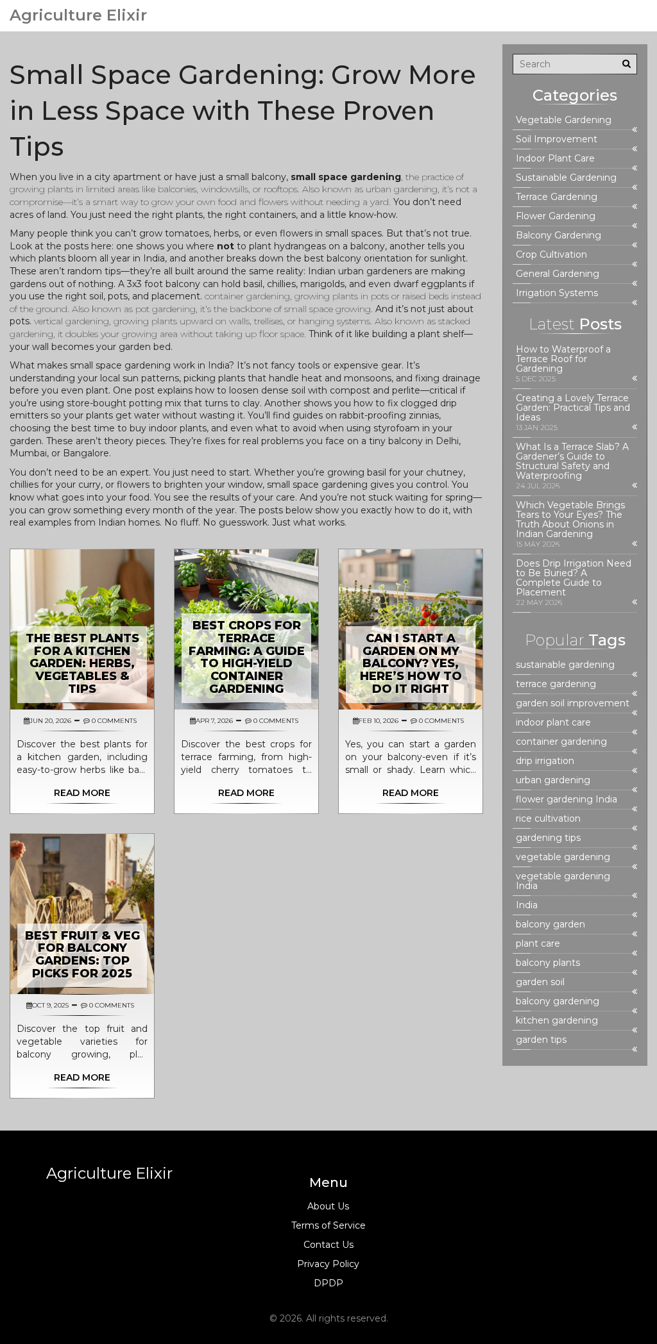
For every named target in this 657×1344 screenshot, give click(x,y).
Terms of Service (328, 1225)
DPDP (328, 1283)
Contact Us (328, 1244)
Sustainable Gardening (566, 178)
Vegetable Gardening (563, 120)
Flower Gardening (555, 216)
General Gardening (557, 274)
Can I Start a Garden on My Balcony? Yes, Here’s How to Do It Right (411, 663)
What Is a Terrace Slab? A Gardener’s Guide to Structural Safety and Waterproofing (572, 461)
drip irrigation (545, 761)
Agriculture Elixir (78, 15)
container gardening (561, 742)
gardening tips (548, 838)
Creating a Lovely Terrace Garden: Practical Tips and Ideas (573, 408)
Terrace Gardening (556, 197)
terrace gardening (556, 684)
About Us (328, 1206)
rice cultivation (548, 819)
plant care (538, 944)
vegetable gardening (563, 857)
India (527, 905)
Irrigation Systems (557, 293)
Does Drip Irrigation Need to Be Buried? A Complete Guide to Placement (573, 578)
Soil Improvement (556, 139)
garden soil (540, 982)
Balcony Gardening (558, 235)
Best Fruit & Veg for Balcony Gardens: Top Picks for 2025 (82, 955)
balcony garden (550, 924)
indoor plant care (553, 722)
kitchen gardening (557, 1020)
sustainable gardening (565, 665)
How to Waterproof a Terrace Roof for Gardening (563, 359)
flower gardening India (566, 799)
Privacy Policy (328, 1264)
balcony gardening (557, 1001)
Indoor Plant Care (555, 158)
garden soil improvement (572, 703)
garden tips (541, 1040)
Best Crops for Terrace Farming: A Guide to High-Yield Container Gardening (247, 657)
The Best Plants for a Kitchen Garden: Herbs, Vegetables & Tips (82, 663)
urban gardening (553, 780)
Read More (82, 793)
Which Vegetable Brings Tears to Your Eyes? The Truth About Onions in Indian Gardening (570, 520)
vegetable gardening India (563, 881)
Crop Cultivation (551, 255)
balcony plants (548, 963)
